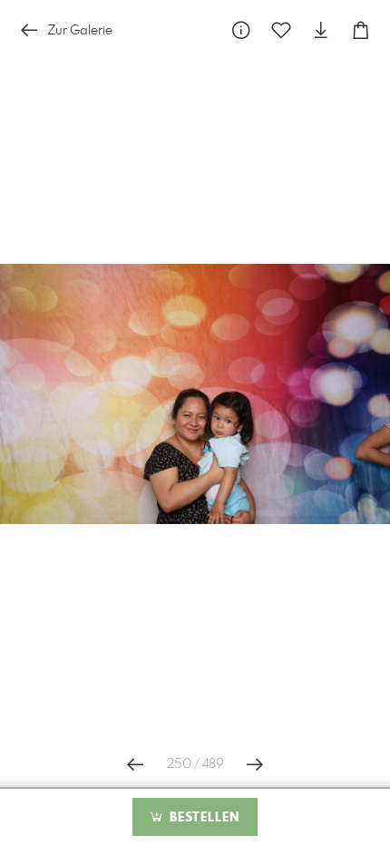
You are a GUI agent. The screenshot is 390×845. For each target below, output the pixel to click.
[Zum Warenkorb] (361, 30)
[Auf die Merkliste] (281, 30)
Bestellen (202, 817)
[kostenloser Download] (321, 30)
